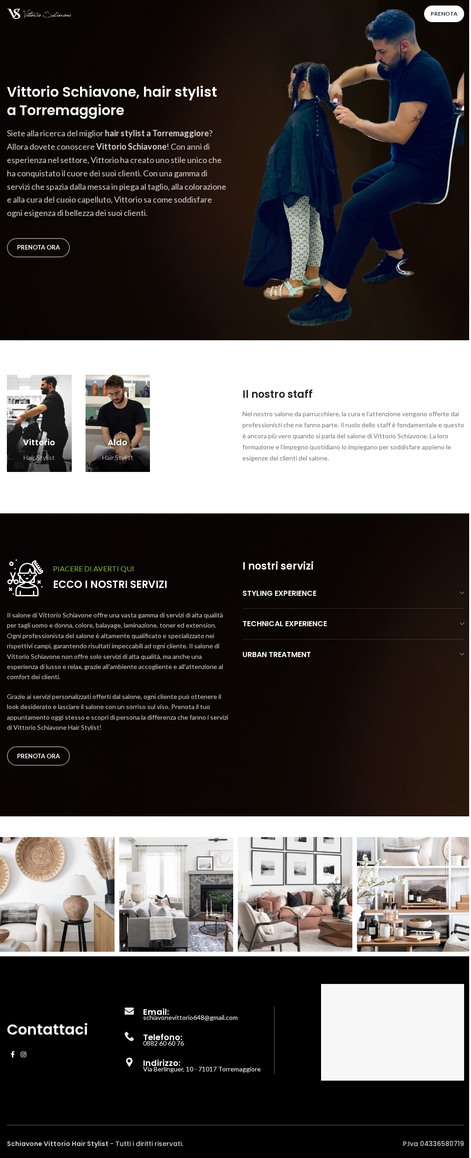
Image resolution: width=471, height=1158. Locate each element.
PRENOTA (444, 13)
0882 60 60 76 (163, 1043)
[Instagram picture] (57, 894)
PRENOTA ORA (38, 247)
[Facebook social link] (12, 1054)
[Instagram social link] (23, 1054)
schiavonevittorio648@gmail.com (190, 1017)
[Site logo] (39, 13)
